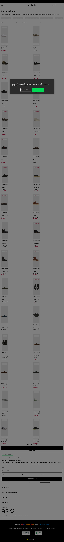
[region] (32, 86)
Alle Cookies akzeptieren (38, 89)
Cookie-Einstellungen (25, 89)
